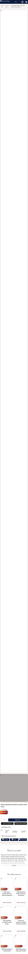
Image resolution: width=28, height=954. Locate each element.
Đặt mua (17, 820)
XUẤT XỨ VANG (7, 6)
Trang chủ (2, 6)
